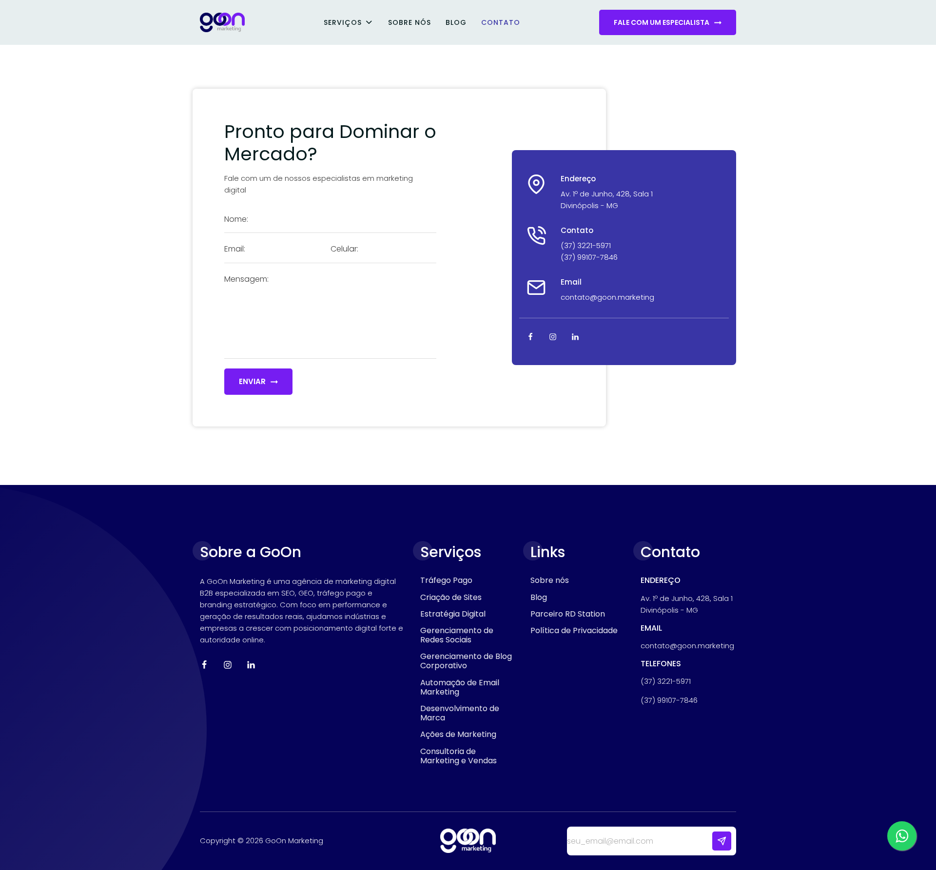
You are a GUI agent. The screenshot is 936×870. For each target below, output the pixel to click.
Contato (500, 22)
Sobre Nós (409, 22)
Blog (456, 22)
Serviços (343, 22)
